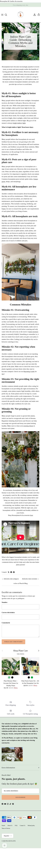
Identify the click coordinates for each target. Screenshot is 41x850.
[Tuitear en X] (8, 572)
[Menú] (2, 14)
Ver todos (20, 654)
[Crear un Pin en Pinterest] (14, 572)
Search (3, 825)
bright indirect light (19, 123)
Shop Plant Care (20, 651)
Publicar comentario (13, 641)
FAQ (16, 825)
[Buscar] (7, 14)
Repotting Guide (29, 371)
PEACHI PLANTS (11, 841)
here (31, 127)
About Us (9, 825)
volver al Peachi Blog (20, 583)
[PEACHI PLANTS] (20, 15)
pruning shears (28, 426)
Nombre (4, 602)
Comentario (6, 623)
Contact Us (22, 825)
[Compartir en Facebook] (11, 572)
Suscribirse (20, 797)
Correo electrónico (8, 612)
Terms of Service (6, 828)
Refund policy (31, 825)
